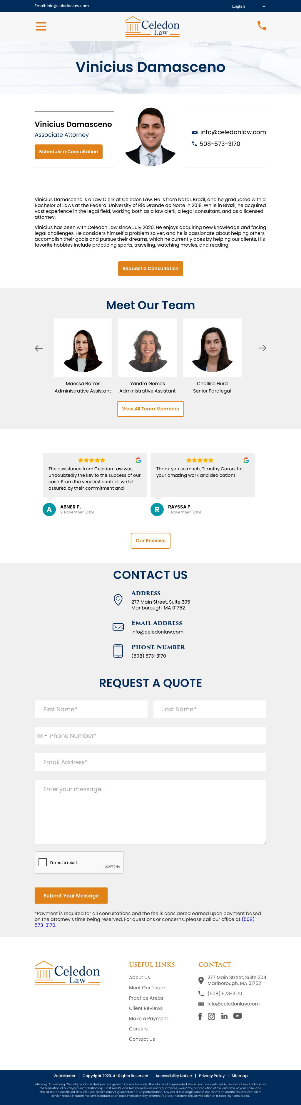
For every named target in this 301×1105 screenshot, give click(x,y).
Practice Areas (146, 998)
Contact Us (142, 1039)
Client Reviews (146, 1008)
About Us (139, 978)
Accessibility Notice (173, 1076)
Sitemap (240, 1076)
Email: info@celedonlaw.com (62, 5)
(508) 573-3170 (225, 994)
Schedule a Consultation (68, 151)
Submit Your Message (71, 895)
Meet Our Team (147, 988)
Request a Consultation (151, 268)
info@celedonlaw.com (233, 132)
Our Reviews (150, 540)
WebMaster (64, 1075)
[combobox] (42, 735)
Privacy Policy (212, 1076)
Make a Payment (148, 1019)
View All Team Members (150, 408)
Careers (138, 1029)
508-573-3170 (220, 144)
